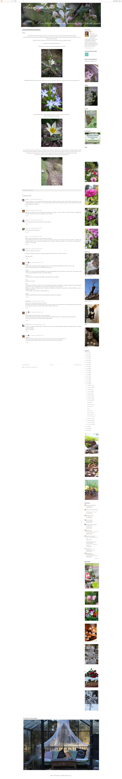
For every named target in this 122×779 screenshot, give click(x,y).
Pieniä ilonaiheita (89, 521)
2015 (87, 374)
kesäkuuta (89, 397)
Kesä (88, 408)
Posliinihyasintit (90, 414)
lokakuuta (89, 389)
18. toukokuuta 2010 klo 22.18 (36, 262)
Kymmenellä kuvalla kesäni (91, 555)
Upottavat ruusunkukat (90, 550)
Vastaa (27, 206)
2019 (87, 366)
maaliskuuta (90, 420)
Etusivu (51, 364)
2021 (87, 362)
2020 (87, 364)
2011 (87, 381)
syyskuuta (89, 391)
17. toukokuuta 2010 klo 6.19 (35, 199)
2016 (87, 372)
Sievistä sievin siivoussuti (91, 512)
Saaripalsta (88, 548)
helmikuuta (90, 422)
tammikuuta (90, 424)
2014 (87, 376)
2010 (87, 383)
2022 (87, 360)
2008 (87, 428)
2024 (87, 356)
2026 (87, 352)
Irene (26, 236)
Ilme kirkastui (89, 516)
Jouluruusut (89, 410)
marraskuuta (90, 387)
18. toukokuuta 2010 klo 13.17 (36, 248)
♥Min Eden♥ (28, 324)
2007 (87, 430)
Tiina (26, 228)
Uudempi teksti (25, 364)
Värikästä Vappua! (91, 416)
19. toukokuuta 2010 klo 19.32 (37, 301)
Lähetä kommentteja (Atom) (31, 367)
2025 (87, 354)
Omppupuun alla (91, 404)
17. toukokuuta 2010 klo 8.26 (35, 210)
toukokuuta (90, 398)
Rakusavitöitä (90, 406)
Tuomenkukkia (90, 400)
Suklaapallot (90, 402)
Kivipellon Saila (90, 515)
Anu (26, 262)
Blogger (70, 775)
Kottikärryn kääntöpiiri (91, 524)
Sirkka (26, 199)
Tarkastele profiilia (89, 47)
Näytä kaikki (97, 558)
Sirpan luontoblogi (90, 536)
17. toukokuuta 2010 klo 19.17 (35, 228)
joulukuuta (89, 385)
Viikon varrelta (90, 412)
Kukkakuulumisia (89, 506)
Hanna (27, 248)
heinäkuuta (90, 395)
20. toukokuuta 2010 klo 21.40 (36, 312)
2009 (87, 426)
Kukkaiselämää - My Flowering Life (91, 542)
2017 (87, 370)
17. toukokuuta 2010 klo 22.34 (35, 236)
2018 (87, 368)
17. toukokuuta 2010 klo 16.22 (36, 220)
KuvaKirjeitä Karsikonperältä (90, 554)
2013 (87, 377)
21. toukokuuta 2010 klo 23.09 (36, 335)
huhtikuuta (89, 418)
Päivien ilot (88, 530)
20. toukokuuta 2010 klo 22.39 (38, 324)
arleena (27, 220)
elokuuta (89, 393)
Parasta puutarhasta (91, 505)
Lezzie (27, 210)
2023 (87, 358)
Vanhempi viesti (77, 364)
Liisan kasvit (89, 520)
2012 (87, 379)
